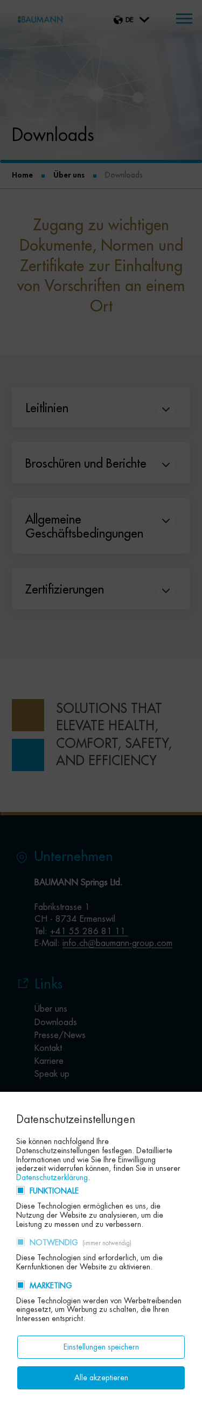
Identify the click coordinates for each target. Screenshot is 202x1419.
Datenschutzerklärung (52, 1177)
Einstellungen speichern (101, 1347)
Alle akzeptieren (101, 1377)
